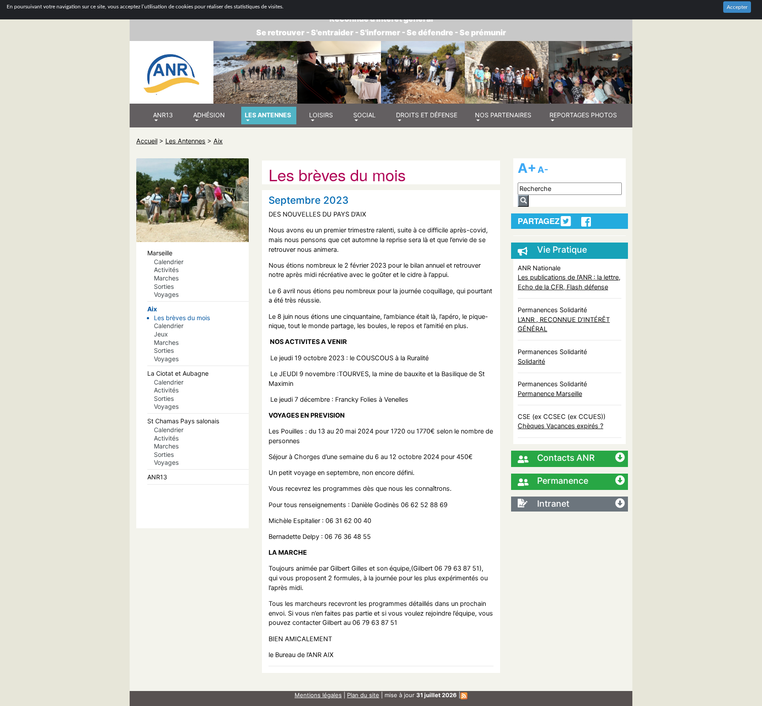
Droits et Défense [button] (426, 115)
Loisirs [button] (321, 115)
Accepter (737, 7)
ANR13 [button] (163, 115)
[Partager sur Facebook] (586, 221)
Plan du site (363, 695)
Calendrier (168, 261)
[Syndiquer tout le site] (463, 695)
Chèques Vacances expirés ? (560, 426)
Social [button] (364, 115)
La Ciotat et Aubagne (178, 373)
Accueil (146, 141)
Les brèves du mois (182, 317)
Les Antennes (185, 141)
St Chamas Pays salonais (183, 421)
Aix (218, 141)
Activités (166, 269)
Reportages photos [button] (583, 115)
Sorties (164, 286)
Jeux (161, 334)
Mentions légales (318, 695)
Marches (166, 278)
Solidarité (531, 361)
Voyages (166, 294)
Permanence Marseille (550, 393)
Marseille (159, 253)
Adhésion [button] (209, 115)
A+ (527, 168)
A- (543, 169)
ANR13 (157, 477)
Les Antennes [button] (268, 115)
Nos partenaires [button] (503, 115)
